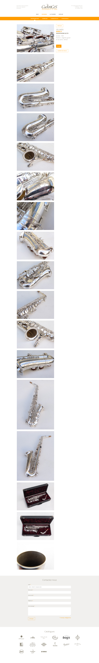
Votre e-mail (31, 595)
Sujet (29, 584)
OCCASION (44, 14)
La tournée (53, 14)
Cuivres (44, 18)
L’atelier (61, 14)
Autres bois (64, 18)
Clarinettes (54, 18)
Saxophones (34, 18)
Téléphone (30, 600)
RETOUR (60, 26)
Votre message (31, 606)
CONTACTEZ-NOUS (62, 51)
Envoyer (31, 618)
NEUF (37, 14)
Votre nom (30, 590)
